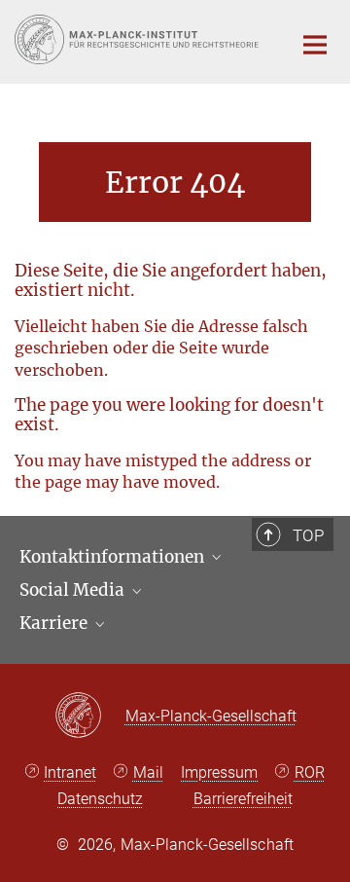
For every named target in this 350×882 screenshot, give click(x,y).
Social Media (73, 590)
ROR (310, 772)
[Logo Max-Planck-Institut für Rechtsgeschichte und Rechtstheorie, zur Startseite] (138, 39)
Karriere (55, 623)
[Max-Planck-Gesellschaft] (89, 716)
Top (308, 535)
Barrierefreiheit (243, 799)
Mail (148, 772)
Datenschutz (100, 799)
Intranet (70, 772)
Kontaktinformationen (113, 557)
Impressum (219, 772)
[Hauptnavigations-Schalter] (315, 44)
